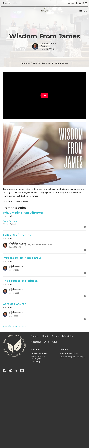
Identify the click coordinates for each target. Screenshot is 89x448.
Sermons (25, 63)
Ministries (67, 336)
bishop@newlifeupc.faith (76, 357)
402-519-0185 (72, 353)
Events (55, 336)
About (44, 336)
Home (34, 336)
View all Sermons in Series (14, 326)
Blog (46, 342)
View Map (35, 362)
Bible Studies (38, 63)
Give (54, 342)
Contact (71, 3)
